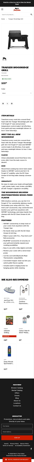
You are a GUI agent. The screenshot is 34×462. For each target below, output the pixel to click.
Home (3, 19)
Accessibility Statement (22, 445)
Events (17, 395)
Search (6, 443)
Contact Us (17, 406)
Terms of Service (8, 445)
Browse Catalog (17, 388)
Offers (17, 393)
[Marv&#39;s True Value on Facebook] (31, 449)
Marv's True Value (18, 453)
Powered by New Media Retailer (16, 455)
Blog (17, 398)
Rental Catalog (17, 390)
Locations (17, 403)
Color (3, 89)
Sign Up (17, 437)
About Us (17, 400)
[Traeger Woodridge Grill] (4, 59)
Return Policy (24, 443)
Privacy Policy (14, 443)
